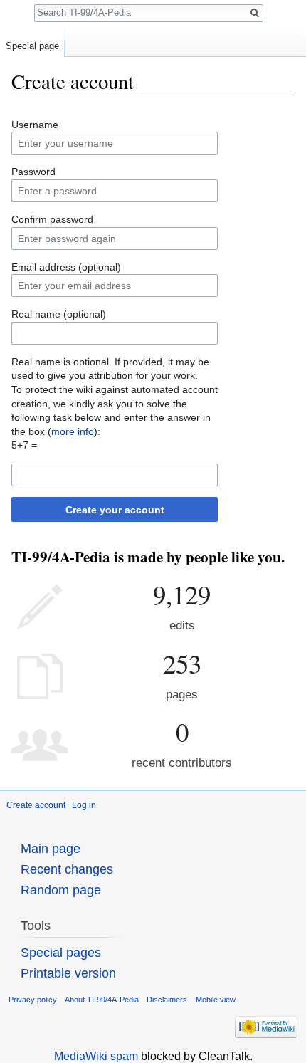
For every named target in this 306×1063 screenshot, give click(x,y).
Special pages (61, 953)
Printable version (68, 973)
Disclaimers (167, 999)
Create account (35, 805)
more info (72, 431)
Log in (84, 805)
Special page (32, 46)
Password (33, 171)
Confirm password (52, 219)
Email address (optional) (66, 267)
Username (34, 124)
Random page (61, 890)
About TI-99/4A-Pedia (102, 999)
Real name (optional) (58, 314)
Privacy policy (33, 999)
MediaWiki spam (96, 1056)
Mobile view (216, 999)
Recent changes (67, 869)
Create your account (114, 509)
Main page (50, 849)
